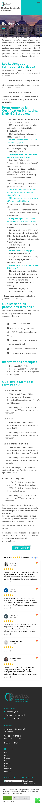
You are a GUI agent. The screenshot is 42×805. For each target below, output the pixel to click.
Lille (5, 760)
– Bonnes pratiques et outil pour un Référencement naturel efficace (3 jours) (21, 192)
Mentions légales (12, 712)
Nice (6, 766)
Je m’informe (19, 548)
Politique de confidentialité (15, 715)
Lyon (6, 755)
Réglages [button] (26, 798)
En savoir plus (8, 801)
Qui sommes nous (12, 718)
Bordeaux (7, 758)
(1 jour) (21, 250)
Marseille (7, 771)
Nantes (7, 763)
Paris (6, 752)
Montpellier (8, 769)
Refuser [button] (16, 798)
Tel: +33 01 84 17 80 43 (12, 736)
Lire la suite (8, 582)
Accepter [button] (8, 798)
